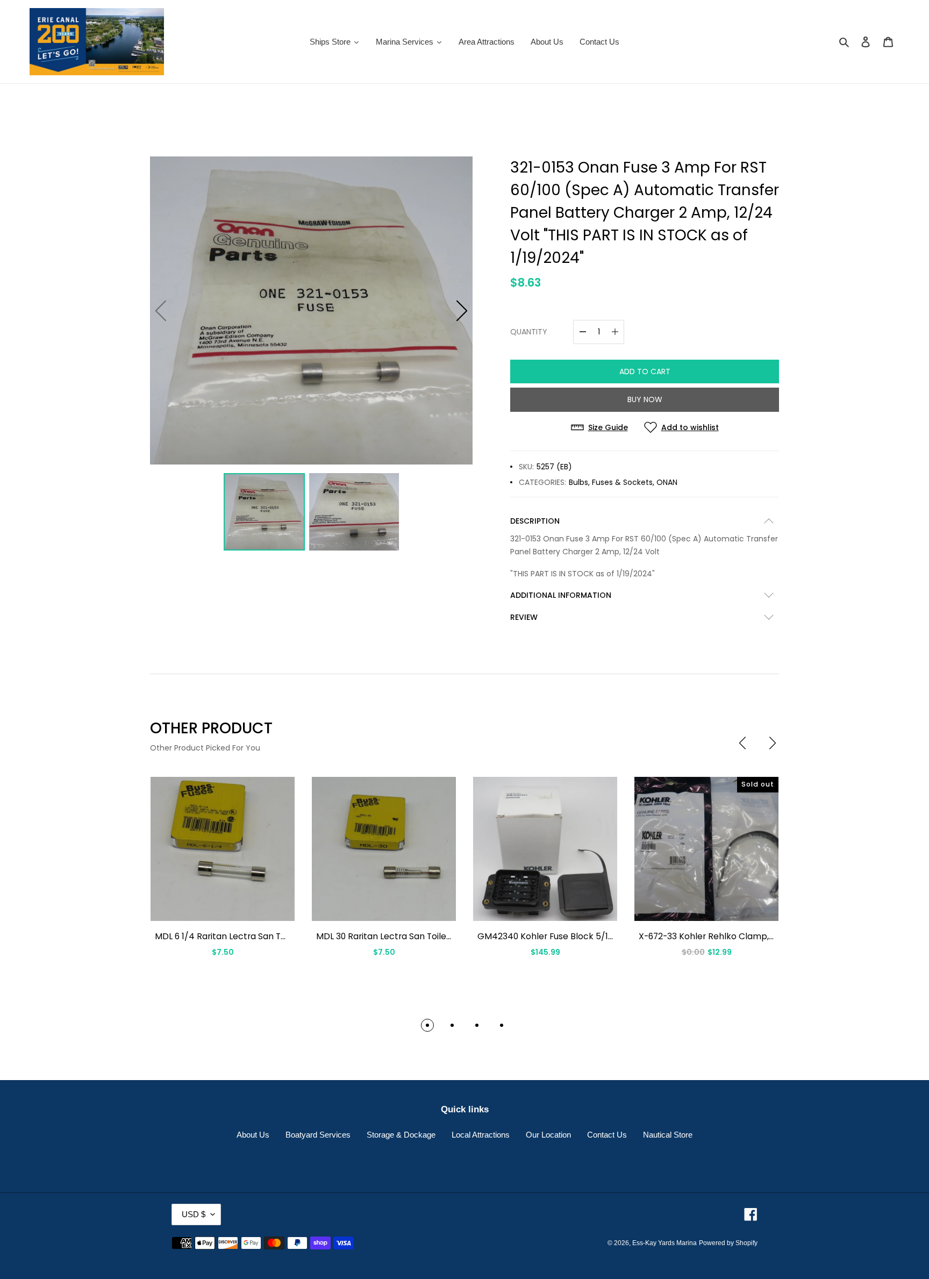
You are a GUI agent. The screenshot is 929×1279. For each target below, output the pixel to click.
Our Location (548, 1134)
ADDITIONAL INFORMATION (560, 595)
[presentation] (742, 743)
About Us (253, 1134)
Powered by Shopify (728, 1243)
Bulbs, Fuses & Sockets (611, 482)
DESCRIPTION (535, 521)
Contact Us (607, 1134)
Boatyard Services (318, 1134)
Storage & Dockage (401, 1134)
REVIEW (524, 617)
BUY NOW (644, 399)
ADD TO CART (644, 371)
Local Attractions (481, 1134)
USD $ (193, 1214)
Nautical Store (667, 1134)
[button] (462, 310)
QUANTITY (528, 331)
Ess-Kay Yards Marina (664, 1243)
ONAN (666, 482)
